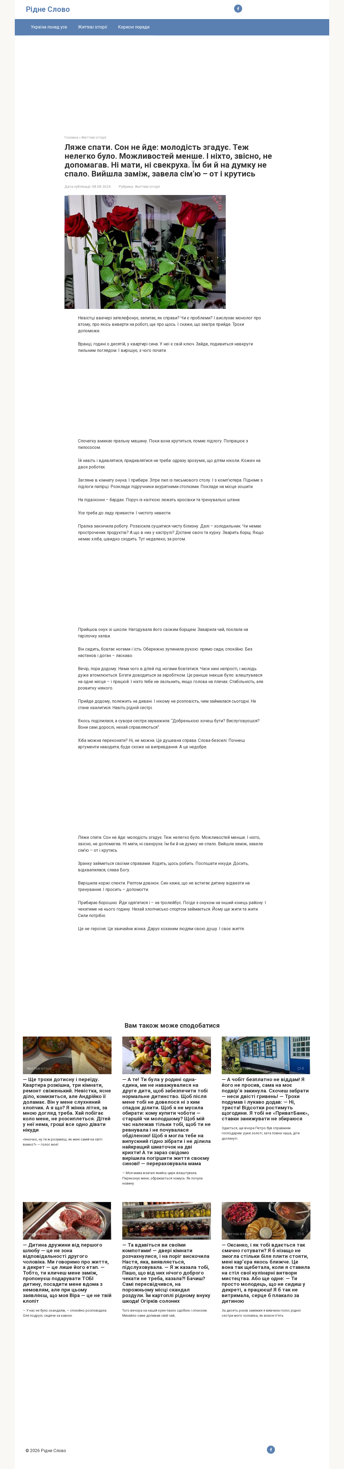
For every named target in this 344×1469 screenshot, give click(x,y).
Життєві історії (92, 27)
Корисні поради (133, 27)
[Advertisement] (172, 81)
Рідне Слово (48, 9)
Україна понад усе (49, 27)
